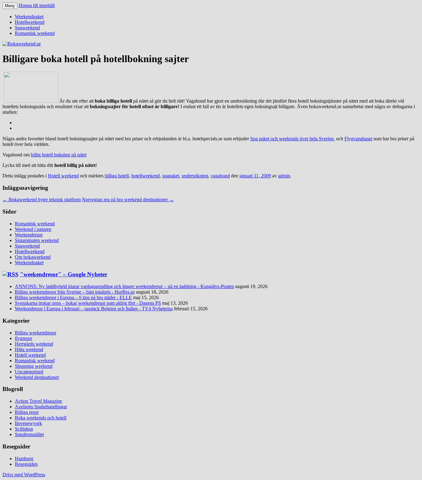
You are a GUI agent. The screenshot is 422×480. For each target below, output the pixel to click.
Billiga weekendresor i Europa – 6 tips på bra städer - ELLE (73, 297)
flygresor (23, 338)
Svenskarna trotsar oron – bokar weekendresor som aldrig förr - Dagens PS (88, 303)
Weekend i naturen (33, 229)
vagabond (220, 175)
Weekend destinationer (37, 377)
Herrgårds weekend (34, 343)
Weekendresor (29, 234)
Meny (10, 5)
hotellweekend (145, 175)
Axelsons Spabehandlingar (41, 406)
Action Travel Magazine (38, 401)
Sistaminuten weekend (37, 240)
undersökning (195, 175)
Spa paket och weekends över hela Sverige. (292, 138)
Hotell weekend (63, 175)
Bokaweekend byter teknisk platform (41, 199)
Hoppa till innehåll (37, 5)
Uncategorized (29, 371)
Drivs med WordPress (23, 474)
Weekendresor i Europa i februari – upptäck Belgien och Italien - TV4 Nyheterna (94, 308)
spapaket (170, 175)
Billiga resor (27, 412)
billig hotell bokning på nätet (59, 154)
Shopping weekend (34, 366)
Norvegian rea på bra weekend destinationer (128, 199)
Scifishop (24, 428)
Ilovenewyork (28, 423)
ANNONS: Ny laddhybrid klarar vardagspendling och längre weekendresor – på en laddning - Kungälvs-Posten (124, 286)
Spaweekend (27, 27)
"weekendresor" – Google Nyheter (63, 274)
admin (284, 175)
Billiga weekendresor (35, 332)
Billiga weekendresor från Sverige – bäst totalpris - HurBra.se (75, 292)
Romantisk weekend (35, 33)
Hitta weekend (29, 349)
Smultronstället (29, 434)
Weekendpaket (29, 16)
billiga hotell (117, 175)
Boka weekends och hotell (40, 417)
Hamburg (24, 458)
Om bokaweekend (33, 257)
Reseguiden (26, 464)
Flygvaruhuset (358, 138)
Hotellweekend (29, 22)
